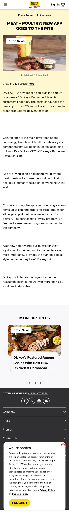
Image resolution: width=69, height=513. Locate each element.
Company (9, 412)
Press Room (25, 15)
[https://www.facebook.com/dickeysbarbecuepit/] (24, 403)
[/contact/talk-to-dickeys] (46, 403)
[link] (63, 5)
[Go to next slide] (47, 382)
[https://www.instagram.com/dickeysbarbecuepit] (39, 403)
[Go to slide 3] (40, 383)
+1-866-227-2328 (38, 393)
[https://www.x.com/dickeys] (31, 403)
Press (6, 421)
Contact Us (10, 438)
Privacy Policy (47, 490)
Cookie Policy (20, 494)
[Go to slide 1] (30, 383)
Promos (8, 429)
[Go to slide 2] (35, 383)
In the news (44, 15)
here (31, 83)
